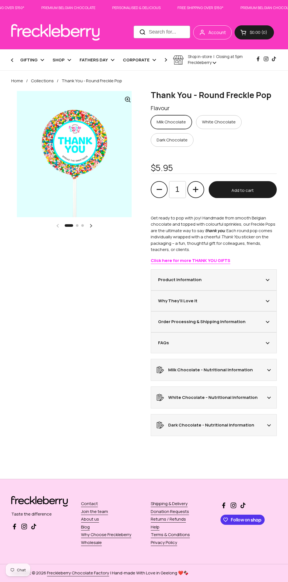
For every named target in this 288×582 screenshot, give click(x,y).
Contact (89, 504)
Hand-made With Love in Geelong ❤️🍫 (150, 573)
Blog (85, 527)
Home (17, 81)
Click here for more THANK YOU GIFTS (190, 260)
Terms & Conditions (170, 534)
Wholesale (91, 542)
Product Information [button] (180, 280)
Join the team (94, 511)
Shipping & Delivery (169, 504)
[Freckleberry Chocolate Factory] (55, 32)
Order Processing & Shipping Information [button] (202, 322)
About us (90, 519)
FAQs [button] (163, 343)
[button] (254, 32)
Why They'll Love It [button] (177, 301)
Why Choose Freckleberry (106, 534)
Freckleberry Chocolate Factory (78, 573)
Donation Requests (170, 511)
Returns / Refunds (168, 519)
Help (155, 527)
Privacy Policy (164, 542)
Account (217, 32)
